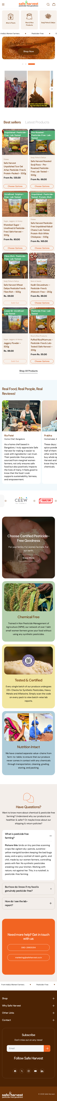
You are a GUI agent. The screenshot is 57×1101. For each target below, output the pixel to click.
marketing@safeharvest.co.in (28, 957)
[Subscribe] (47, 1048)
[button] (16, 89)
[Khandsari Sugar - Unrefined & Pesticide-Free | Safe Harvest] (15, 204)
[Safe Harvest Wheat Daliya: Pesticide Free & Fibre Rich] (15, 266)
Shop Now (28, 51)
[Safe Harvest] (43, 501)
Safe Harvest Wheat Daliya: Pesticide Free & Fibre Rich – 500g (15, 288)
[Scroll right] (51, 89)
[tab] (12, 122)
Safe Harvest (50, 1094)
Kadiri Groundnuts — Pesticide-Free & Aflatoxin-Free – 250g (41, 288)
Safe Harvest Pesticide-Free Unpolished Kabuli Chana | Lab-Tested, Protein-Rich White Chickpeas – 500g (42, 230)
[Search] (48, 4)
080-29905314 (28, 947)
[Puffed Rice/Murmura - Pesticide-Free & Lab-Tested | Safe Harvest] (42, 320)
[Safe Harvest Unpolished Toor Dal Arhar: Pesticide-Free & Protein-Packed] (15, 142)
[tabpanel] (28, 247)
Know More (28, 557)
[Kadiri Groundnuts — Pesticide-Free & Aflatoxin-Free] (42, 266)
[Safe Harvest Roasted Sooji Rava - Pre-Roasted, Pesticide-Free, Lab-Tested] (42, 142)
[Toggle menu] (3, 4)
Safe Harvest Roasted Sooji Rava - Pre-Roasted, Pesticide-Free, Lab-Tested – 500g (41, 168)
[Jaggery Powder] (15, 320)
